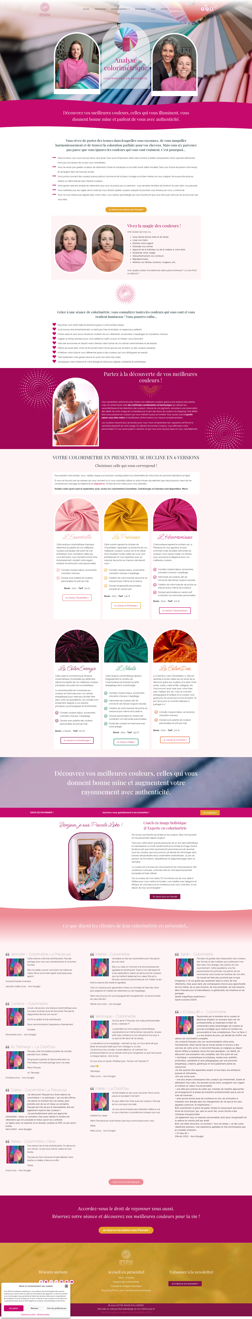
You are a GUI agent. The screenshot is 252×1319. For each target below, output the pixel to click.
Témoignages (140, 9)
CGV (148, 1312)
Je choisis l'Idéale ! (126, 742)
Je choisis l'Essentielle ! (77, 597)
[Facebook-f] (202, 9)
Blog (153, 9)
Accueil (86, 9)
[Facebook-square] (46, 1282)
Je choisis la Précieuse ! (126, 605)
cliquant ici (99, 483)
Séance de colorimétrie (126, 1281)
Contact (164, 9)
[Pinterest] (66, 1282)
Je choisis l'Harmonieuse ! (175, 610)
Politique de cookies (28, 1314)
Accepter (13, 1308)
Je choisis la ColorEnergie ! (77, 740)
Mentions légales (43, 1314)
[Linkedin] (211, 9)
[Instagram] (207, 9)
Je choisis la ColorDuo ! (175, 740)
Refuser (34, 1308)
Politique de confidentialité (132, 1312)
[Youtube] (71, 1282)
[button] (66, 1286)
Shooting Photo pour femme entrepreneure (126, 1290)
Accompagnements (119, 9)
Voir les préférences (56, 1308)
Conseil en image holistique (126, 1286)
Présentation (100, 9)
